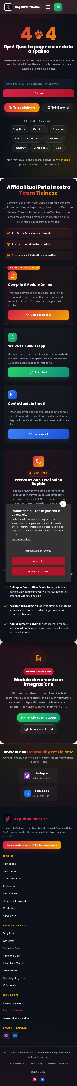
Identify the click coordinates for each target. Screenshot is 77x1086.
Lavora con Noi (13, 1010)
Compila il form (41, 314)
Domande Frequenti (15, 901)
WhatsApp (63, 159)
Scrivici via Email (41, 729)
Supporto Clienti (12, 1003)
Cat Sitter (39, 129)
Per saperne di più (21, 538)
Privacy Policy (16, 1063)
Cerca (38, 93)
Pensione (58, 129)
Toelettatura (54, 138)
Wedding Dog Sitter (14, 978)
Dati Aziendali (38, 1071)
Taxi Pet (21, 148)
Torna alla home (24, 107)
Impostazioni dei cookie (38, 550)
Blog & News (10, 893)
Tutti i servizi (60, 107)
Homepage (9, 863)
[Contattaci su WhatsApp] (58, 7)
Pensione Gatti (11, 955)
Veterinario (40, 148)
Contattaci (9, 908)
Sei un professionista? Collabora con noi (32, 845)
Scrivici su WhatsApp (41, 717)
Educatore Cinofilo (26, 138)
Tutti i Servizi (10, 871)
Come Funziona (12, 878)
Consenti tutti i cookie (38, 571)
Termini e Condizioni (57, 1063)
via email (33, 164)
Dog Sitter (19, 129)
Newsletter (9, 915)
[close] (63, 504)
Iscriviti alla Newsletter (16, 1018)
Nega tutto (38, 561)
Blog (58, 148)
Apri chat (41, 372)
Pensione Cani (11, 948)
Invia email (41, 434)
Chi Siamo (9, 886)
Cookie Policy (34, 1063)
